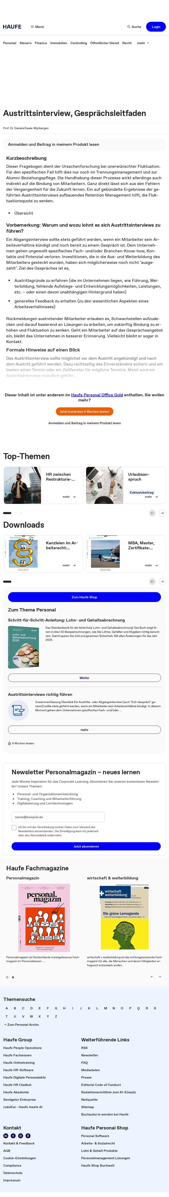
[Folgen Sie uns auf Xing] (13, 1135)
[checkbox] (14, 827)
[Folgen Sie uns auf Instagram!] (20, 1135)
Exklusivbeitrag (142, 492)
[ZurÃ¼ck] (152, 513)
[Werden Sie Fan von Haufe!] (28, 1135)
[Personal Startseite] (13, 27)
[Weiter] (162, 513)
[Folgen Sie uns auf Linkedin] (5, 1135)
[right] (159, 976)
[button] (156, 27)
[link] (9, 42)
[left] (151, 976)
